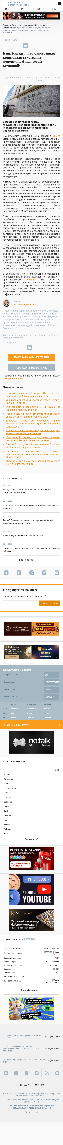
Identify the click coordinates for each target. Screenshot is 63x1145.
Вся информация (29, 990)
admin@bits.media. (31, 1102)
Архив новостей (31, 1112)
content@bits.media (52, 1049)
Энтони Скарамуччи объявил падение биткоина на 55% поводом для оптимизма (33, 446)
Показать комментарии (31, 357)
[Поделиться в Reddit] (39, 45)
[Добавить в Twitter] (12, 45)
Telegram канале (12, 378)
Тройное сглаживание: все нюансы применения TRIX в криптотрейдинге (33, 462)
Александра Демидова (24, 304)
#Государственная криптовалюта (19, 335)
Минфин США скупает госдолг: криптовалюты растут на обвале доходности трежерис (33, 439)
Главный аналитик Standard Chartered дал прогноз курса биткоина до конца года (33, 394)
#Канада (42, 335)
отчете (56, 136)
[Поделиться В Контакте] (32, 45)
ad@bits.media (54, 1061)
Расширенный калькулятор (16, 725)
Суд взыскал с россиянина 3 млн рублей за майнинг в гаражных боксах (33, 408)
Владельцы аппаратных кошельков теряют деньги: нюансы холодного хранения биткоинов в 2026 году (33, 423)
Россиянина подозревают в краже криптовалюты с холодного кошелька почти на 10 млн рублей (33, 454)
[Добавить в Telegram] (18, 45)
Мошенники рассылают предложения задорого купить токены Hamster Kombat (33, 432)
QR (49, 1108)
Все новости (26, 560)
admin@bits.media (52, 1036)
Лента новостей (13, 479)
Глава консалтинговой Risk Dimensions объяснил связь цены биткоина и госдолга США (33, 415)
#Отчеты (53, 335)
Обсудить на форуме (31, 367)
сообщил (31, 279)
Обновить (29, 839)
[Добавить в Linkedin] (25, 45)
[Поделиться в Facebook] (5, 45)
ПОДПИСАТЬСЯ (49, 603)
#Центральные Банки (13, 337)
